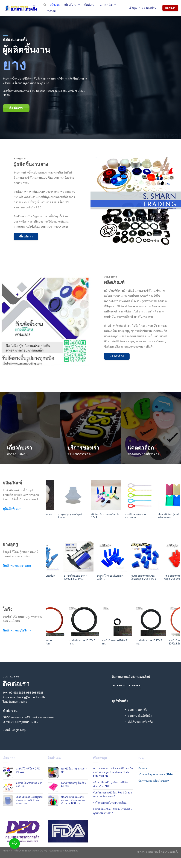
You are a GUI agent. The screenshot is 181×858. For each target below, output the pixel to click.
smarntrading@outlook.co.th (27, 697)
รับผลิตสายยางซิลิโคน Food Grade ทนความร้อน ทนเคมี (112, 794)
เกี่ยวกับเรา (70, 4)
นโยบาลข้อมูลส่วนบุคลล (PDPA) (156, 774)
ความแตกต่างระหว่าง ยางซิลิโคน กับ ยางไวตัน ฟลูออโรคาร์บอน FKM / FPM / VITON (113, 772)
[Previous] (44, 496)
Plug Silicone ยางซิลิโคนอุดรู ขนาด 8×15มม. (128, 577)
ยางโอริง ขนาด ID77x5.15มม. (156, 642)
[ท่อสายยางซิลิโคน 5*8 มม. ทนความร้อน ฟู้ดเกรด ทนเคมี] (163, 495)
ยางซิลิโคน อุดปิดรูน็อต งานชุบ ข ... (160, 577)
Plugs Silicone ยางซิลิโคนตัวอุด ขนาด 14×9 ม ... (94, 578)
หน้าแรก (55, 4)
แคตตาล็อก (106, 4)
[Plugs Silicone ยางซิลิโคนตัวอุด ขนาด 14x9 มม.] (96, 556)
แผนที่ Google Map (14, 730)
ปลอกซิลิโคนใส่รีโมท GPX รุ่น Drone (62, 516)
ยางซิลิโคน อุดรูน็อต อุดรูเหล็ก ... (61, 577)
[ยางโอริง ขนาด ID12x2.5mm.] (130, 621)
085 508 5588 (34, 692)
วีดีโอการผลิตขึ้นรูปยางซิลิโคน (110, 802)
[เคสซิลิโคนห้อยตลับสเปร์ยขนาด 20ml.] (130, 495)
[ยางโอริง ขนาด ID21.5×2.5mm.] (96, 621)
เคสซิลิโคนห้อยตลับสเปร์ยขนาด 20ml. (129, 516)
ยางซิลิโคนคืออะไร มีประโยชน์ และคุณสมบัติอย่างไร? (112, 811)
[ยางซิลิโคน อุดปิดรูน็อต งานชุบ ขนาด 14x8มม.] (163, 556)
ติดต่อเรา (89, 4)
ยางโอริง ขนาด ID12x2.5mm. (123, 642)
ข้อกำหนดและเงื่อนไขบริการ (154, 780)
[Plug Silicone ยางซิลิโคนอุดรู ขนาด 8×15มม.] (130, 556)
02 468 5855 (17, 692)
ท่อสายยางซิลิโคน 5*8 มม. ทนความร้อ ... (160, 516)
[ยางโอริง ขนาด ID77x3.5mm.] (63, 621)
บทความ (51, 11)
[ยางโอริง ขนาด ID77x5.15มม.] (163, 621)
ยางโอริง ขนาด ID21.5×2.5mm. (89, 642)
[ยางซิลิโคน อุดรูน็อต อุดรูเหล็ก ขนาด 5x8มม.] (63, 556)
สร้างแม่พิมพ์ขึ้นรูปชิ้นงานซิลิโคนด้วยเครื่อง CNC (111, 784)
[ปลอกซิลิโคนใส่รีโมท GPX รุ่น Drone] (63, 495)
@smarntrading (17, 701)
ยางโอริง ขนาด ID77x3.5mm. (56, 642)
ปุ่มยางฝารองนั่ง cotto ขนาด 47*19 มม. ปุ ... (93, 516)
